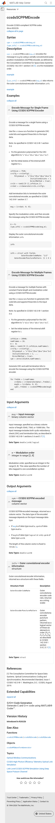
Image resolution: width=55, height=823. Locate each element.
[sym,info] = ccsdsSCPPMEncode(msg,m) (24, 46)
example (10, 75)
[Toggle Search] (45, 3)
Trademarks (24, 797)
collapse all (11, 101)
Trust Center (12, 797)
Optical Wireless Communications (21, 758)
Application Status (30, 801)
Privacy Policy (36, 797)
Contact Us (44, 801)
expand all (11, 697)
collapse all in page (15, 31)
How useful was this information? (30, 778)
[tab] (30, 110)
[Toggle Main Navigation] (51, 3)
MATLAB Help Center (20, 3)
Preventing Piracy (14, 801)
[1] (35, 66)
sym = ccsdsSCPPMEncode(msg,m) (21, 43)
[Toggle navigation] (12, 9)
